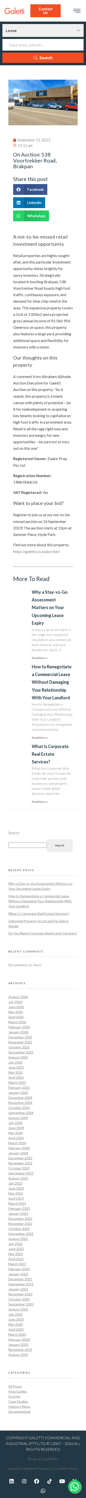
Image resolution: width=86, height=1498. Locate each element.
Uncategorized (19, 1411)
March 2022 (17, 1264)
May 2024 (15, 1133)
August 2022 (18, 1239)
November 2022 (20, 1224)
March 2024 (17, 1143)
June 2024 (16, 1128)
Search (46, 57)
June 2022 (16, 1249)
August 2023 (18, 1178)
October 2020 (19, 1299)
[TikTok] (49, 1481)
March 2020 (17, 1334)
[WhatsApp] (43, 1490)
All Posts (15, 1386)
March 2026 (17, 1022)
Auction (14, 1396)
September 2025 (20, 1052)
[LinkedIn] (11, 1481)
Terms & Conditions (43, 1458)
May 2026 (15, 1012)
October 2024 (19, 1108)
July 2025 (15, 1062)
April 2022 (16, 1259)
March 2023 (17, 1203)
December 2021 (20, 1279)
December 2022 (20, 1218)
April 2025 (16, 1077)
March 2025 (17, 1082)
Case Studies (18, 1401)
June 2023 (16, 1188)
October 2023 (19, 1168)
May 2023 (15, 1193)
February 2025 (19, 1087)
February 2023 (19, 1208)
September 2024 (20, 1113)
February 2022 (19, 1269)
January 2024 (18, 1153)
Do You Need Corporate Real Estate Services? (42, 933)
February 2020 (19, 1339)
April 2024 (16, 1138)
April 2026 (16, 1017)
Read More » (40, 658)
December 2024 (20, 1098)
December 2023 (20, 1158)
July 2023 (15, 1183)
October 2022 (19, 1229)
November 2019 (20, 1350)
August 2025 (18, 1057)
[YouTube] (62, 1481)
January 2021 (18, 1289)
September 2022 (20, 1234)
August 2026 (18, 997)
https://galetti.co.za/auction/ (36, 551)
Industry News (19, 1406)
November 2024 (20, 1103)
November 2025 (20, 1042)
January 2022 (18, 1274)
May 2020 (15, 1324)
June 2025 (16, 1067)
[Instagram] (24, 1481)
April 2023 (16, 1198)
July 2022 (15, 1244)
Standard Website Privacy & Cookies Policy (43, 1468)
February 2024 (19, 1148)
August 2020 (18, 1309)
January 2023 (18, 1213)
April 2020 (16, 1329)
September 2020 (20, 1304)
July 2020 (15, 1314)
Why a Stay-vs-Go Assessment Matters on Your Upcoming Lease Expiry (50, 607)
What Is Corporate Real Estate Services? (50, 754)
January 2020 (18, 1344)
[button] (30, 189)
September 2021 (20, 1284)
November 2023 (20, 1163)
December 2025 (20, 1037)
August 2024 (18, 1118)
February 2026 (19, 1027)
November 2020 (20, 1294)
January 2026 (18, 1032)
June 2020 (16, 1319)
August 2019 (18, 1355)
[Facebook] (37, 1481)
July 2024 (15, 1123)
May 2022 (15, 1254)
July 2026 (15, 1002)
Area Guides (17, 1391)
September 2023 (20, 1173)
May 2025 (15, 1072)
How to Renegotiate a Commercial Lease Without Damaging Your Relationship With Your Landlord (51, 682)
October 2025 (19, 1047)
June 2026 (16, 1007)
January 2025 (18, 1093)
